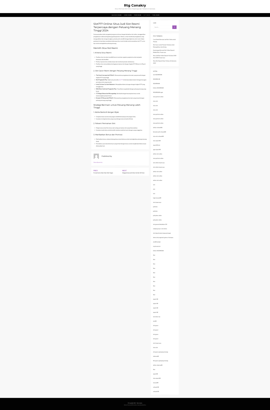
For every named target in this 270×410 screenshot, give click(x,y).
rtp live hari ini (156, 246)
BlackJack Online (116, 15)
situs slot (155, 101)
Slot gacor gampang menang (160, 360)
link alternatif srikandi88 (159, 132)
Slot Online (147, 15)
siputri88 (155, 374)
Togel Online (155, 15)
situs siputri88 (157, 140)
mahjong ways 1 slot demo (160, 228)
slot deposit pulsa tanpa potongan (162, 233)
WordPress (144, 405)
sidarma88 (156, 356)
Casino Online (128, 15)
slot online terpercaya (159, 162)
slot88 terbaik (157, 242)
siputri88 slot (156, 145)
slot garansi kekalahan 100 (160, 224)
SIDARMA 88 (156, 79)
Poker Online (137, 15)
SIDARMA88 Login (158, 92)
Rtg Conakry (135, 5)
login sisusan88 (157, 198)
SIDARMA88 (156, 83)
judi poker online (157, 215)
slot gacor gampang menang (160, 352)
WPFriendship (134, 405)
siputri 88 (155, 299)
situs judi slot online (158, 96)
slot (154, 184)
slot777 (121, 80)
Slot (154, 255)
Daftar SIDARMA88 (158, 88)
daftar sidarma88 (157, 365)
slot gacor (155, 325)
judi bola (155, 206)
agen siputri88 (157, 149)
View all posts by (97, 162)
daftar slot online (157, 154)
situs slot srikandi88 (158, 136)
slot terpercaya (157, 202)
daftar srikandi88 (157, 127)
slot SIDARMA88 (157, 74)
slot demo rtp (156, 316)
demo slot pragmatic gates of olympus (163, 237)
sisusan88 (155, 382)
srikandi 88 (156, 387)
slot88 (155, 321)
